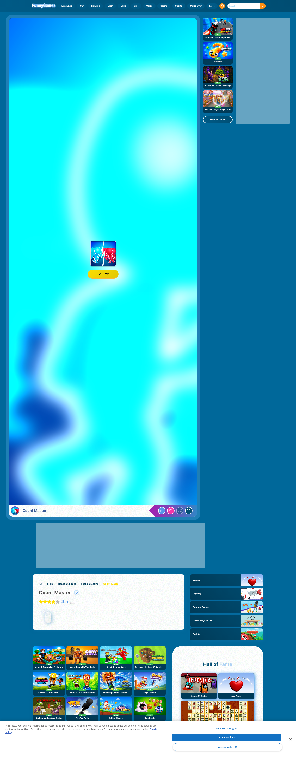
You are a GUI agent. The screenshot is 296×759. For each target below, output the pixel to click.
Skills (123, 6)
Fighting (95, 6)
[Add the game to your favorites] (76, 593)
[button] (222, 6)
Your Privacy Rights (226, 728)
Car (82, 6)
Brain (110, 6)
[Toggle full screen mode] (189, 510)
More (212, 6)
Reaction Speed (67, 583)
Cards (149, 6)
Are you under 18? (227, 747)
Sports (178, 6)
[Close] (290, 739)
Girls (136, 6)
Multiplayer (196, 6)
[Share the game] (180, 510)
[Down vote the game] (171, 510)
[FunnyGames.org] (40, 584)
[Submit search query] (263, 6)
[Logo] (44, 6)
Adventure (66, 6)
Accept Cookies (226, 737)
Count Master (111, 583)
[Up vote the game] (162, 510)
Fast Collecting (89, 583)
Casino (164, 6)
